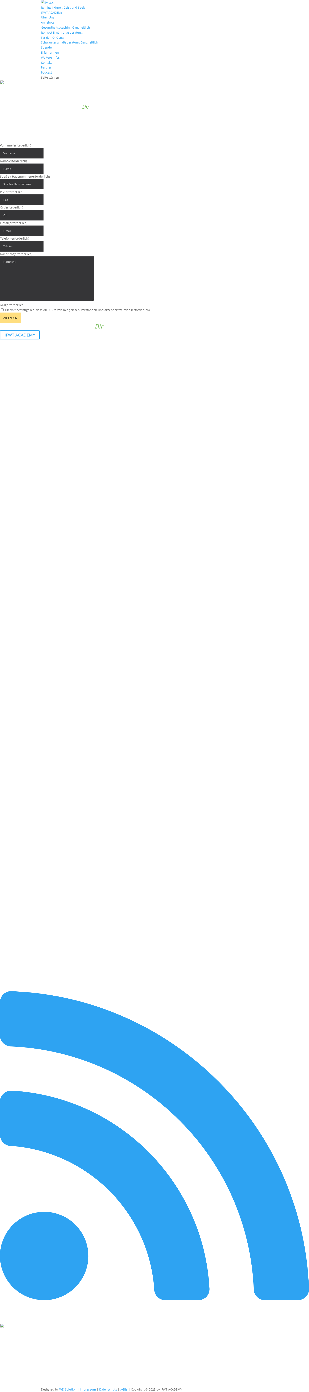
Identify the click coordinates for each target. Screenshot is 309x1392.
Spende (46, 47)
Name (13, 161)
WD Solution (68, 1389)
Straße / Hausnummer (25, 176)
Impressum (88, 1389)
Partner (46, 67)
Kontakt (46, 63)
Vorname (15, 145)
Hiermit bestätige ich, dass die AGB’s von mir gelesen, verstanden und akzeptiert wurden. (77, 310)
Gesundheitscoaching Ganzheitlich (65, 27)
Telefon (14, 238)
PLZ (11, 192)
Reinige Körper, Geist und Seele (63, 7)
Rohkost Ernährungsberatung (62, 32)
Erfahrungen (50, 52)
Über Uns (47, 17)
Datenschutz (108, 1389)
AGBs (124, 1389)
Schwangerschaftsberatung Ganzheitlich (69, 42)
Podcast (46, 72)
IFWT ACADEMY (51, 13)
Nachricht (16, 254)
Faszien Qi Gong (52, 38)
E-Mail (13, 223)
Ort (11, 207)
